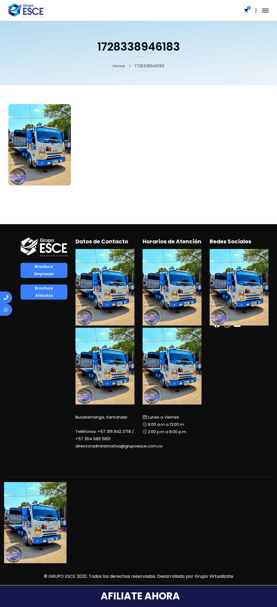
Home (119, 66)
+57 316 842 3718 (114, 431)
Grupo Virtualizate (213, 576)
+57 (93, 439)
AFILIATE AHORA (140, 596)
